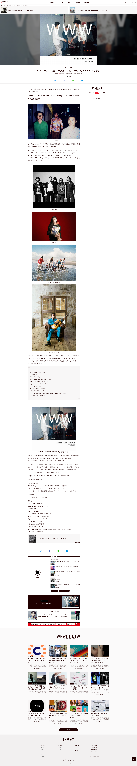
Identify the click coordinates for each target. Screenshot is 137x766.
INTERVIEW (60, 747)
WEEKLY (90, 92)
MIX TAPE (77, 2)
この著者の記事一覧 (64, 591)
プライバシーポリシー (94, 751)
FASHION (43, 754)
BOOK (43, 752)
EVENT (60, 749)
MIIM (70, 76)
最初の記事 (54, 591)
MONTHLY (97, 92)
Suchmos (56, 73)
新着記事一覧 (94, 749)
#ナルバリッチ (70, 624)
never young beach (69, 73)
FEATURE (60, 2)
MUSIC (5, 5)
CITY (43, 756)
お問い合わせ (94, 747)
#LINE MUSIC (34, 624)
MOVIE (42, 749)
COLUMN (86, 2)
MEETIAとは (94, 745)
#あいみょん (43, 624)
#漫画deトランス (61, 624)
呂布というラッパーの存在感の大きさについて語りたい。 (21, 10)
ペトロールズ (62, 73)
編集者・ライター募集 (94, 756)
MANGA (69, 2)
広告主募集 (94, 754)
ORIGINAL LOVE (79, 73)
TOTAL (103, 92)
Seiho (75, 73)
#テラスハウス (51, 624)
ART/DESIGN (43, 751)
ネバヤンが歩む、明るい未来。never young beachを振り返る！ (92, 10)
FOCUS (52, 2)
